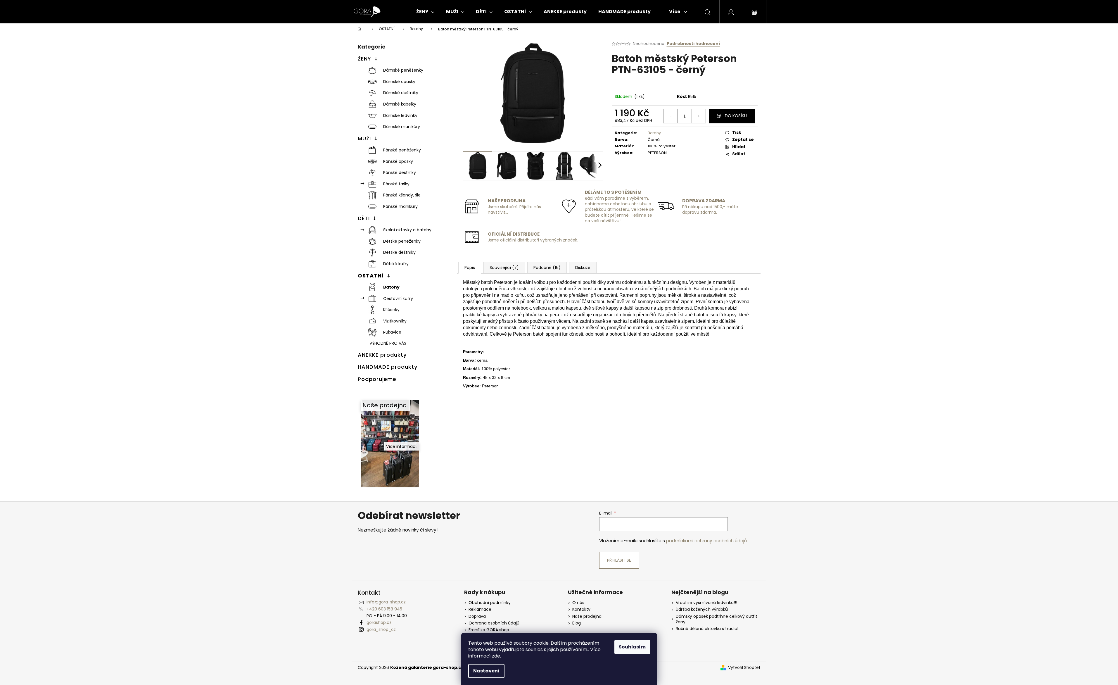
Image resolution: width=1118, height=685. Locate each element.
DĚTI (364, 218)
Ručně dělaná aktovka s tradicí (707, 628)
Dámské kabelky (399, 104)
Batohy (391, 287)
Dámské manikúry (401, 127)
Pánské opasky (398, 161)
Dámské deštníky (400, 93)
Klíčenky (391, 310)
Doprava (477, 616)
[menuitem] (425, 11)
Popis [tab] (469, 267)
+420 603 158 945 (384, 609)
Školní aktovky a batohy (407, 230)
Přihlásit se (619, 560)
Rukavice (392, 332)
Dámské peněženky (403, 70)
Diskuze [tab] (582, 267)
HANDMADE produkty (387, 366)
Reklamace (480, 609)
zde (496, 656)
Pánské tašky (396, 184)
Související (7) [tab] (504, 267)
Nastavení (486, 670)
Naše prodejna (587, 616)
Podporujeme (377, 379)
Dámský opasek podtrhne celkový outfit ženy (716, 619)
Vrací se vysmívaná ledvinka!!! (706, 602)
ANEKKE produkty (382, 354)
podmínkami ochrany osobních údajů (706, 541)
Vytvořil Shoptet (744, 667)
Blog (576, 623)
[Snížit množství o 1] (670, 116)
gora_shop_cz (381, 629)
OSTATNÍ (371, 275)
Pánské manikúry (400, 206)
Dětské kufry (396, 264)
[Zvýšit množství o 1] (699, 116)
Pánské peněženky (402, 150)
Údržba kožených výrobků (702, 609)
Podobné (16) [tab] (547, 267)
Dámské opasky (399, 81)
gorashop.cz (379, 622)
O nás (578, 602)
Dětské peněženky (402, 241)
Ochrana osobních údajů (494, 623)
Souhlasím (632, 646)
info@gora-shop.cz (386, 602)
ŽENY (364, 58)
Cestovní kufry (398, 298)
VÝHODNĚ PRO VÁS (387, 343)
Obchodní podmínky (490, 602)
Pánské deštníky (399, 172)
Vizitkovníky (395, 321)
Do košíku (736, 116)
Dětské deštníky (399, 252)
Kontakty (581, 609)
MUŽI (364, 138)
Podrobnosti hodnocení (693, 43)
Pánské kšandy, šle (402, 195)
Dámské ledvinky (400, 115)
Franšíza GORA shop (489, 630)
